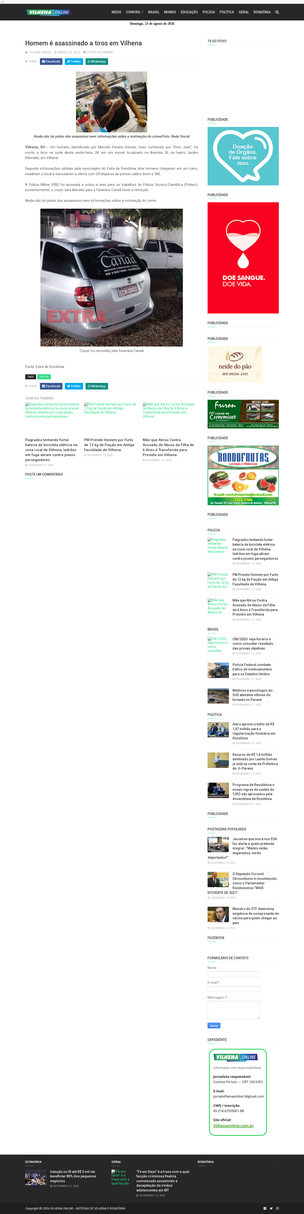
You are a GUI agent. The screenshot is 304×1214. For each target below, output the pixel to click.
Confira (133, 12)
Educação (189, 12)
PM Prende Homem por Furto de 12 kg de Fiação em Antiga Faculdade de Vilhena (109, 445)
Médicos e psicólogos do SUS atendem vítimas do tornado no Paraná (253, 695)
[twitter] (271, 1208)
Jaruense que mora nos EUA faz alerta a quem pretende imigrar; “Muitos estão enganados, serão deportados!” (242, 848)
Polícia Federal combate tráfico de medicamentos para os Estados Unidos (252, 669)
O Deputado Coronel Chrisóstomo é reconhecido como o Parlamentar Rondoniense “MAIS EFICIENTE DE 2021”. (242, 883)
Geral (244, 12)
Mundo (170, 12)
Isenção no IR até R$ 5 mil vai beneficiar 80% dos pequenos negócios (73, 1176)
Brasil (153, 12)
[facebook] (264, 1208)
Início (116, 12)
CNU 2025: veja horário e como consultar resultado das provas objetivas (253, 643)
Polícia (209, 12)
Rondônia (262, 12)
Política (227, 12)
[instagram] (277, 1208)
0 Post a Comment (100, 52)
